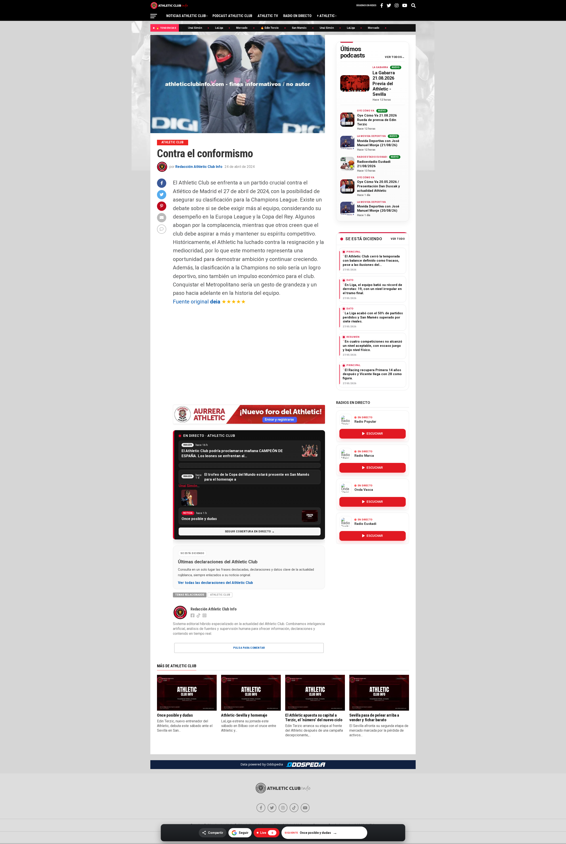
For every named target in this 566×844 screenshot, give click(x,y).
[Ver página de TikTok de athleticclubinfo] (294, 807)
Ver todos (393, 57)
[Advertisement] (249, 354)
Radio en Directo (297, 16)
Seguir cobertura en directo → (250, 531)
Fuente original (196, 302)
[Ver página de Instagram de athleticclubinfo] (283, 807)
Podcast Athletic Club (232, 16)
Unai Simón (188, 486)
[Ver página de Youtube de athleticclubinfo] (305, 807)
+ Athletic (326, 16)
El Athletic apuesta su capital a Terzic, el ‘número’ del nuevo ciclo (313, 717)
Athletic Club (220, 594)
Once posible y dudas (175, 715)
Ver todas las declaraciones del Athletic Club (215, 583)
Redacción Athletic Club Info (198, 167)
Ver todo (398, 239)
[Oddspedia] (305, 764)
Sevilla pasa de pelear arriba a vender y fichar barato (374, 717)
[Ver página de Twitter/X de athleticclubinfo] (272, 807)
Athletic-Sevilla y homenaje (244, 715)
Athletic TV (268, 16)
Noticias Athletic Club (186, 16)
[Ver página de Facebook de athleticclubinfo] (260, 807)
